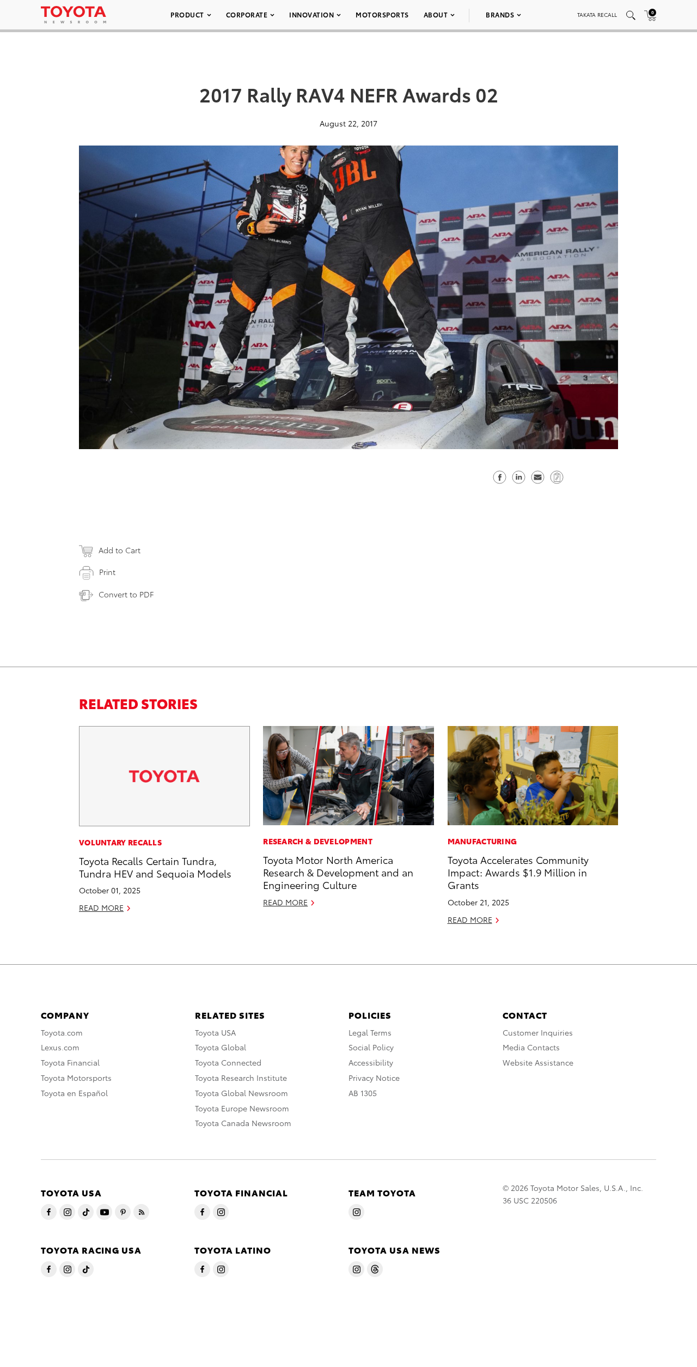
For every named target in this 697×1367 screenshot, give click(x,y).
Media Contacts (531, 1047)
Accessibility (370, 1062)
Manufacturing (482, 841)
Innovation (311, 14)
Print (107, 571)
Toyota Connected (228, 1062)
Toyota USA (215, 1032)
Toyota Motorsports (76, 1077)
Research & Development (317, 841)
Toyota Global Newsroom (241, 1092)
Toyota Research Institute (241, 1077)
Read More (101, 907)
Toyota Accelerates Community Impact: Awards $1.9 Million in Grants (518, 872)
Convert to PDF (126, 594)
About (436, 14)
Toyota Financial (70, 1062)
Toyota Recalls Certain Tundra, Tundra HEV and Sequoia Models (155, 867)
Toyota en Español (74, 1092)
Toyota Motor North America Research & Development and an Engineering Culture (338, 872)
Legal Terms (370, 1032)
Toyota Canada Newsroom (243, 1122)
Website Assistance (538, 1062)
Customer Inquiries (538, 1032)
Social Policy (371, 1047)
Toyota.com (62, 1032)
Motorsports (382, 14)
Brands (500, 14)
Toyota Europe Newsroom (242, 1108)
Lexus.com (60, 1047)
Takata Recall (597, 14)
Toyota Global (220, 1047)
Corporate (247, 14)
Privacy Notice (374, 1077)
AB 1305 (362, 1092)
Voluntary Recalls (120, 842)
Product (187, 14)
